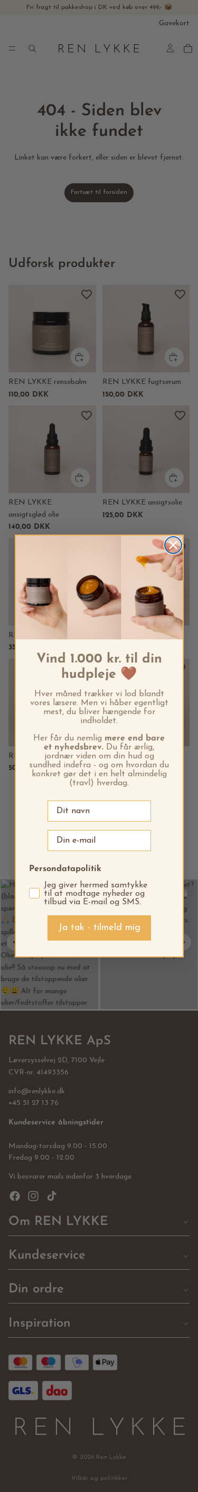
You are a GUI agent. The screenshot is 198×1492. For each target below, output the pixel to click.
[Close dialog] (173, 545)
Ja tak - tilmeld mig (99, 928)
